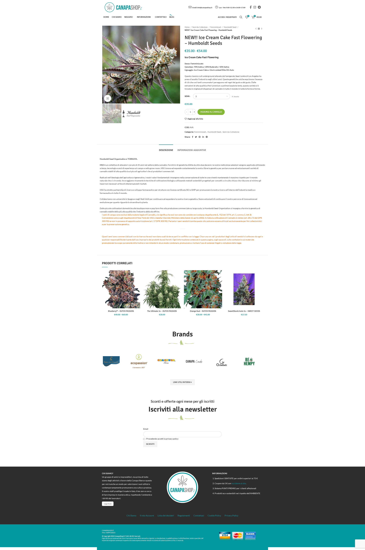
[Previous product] (256, 28)
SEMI (187, 96)
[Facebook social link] (251, 7)
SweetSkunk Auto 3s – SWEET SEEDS (244, 311)
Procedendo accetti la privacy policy (162, 438)
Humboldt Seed (230, 27)
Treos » (186, 540)
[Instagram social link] (255, 7)
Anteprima (138, 287)
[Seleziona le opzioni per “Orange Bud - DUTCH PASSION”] (220, 281)
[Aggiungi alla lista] (138, 275)
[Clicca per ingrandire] (107, 98)
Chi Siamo (131, 515)
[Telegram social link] (259, 7)
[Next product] (261, 28)
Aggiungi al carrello (211, 112)
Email (145, 429)
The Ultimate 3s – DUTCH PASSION (162, 311)
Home (187, 27)
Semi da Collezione (200, 27)
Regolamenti (184, 515)
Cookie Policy (214, 515)
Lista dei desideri (166, 515)
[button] (178, 281)
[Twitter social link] (196, 137)
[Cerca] (241, 17)
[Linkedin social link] (203, 137)
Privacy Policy (231, 515)
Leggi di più (108, 504)
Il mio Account (147, 515)
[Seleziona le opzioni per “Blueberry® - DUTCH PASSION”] (138, 281)
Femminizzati (216, 27)
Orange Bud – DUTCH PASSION (203, 311)
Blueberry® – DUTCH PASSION (121, 311)
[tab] (166, 148)
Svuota (236, 96)
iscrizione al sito (239, 483)
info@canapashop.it (204, 7)
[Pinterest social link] (199, 137)
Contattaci (198, 515)
